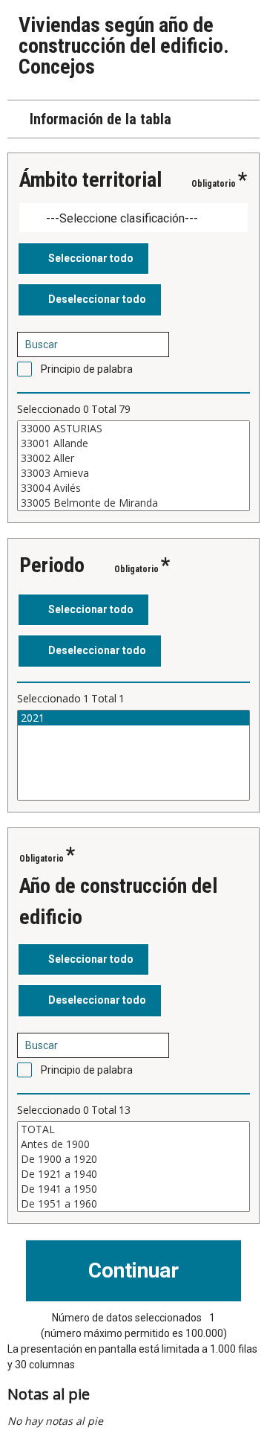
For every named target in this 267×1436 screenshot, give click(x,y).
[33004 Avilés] (133, 488)
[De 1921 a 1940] (133, 1174)
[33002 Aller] (133, 458)
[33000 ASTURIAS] (133, 428)
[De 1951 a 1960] (133, 1203)
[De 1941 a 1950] (133, 1189)
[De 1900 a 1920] (133, 1159)
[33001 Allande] (133, 443)
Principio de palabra (87, 369)
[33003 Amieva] (133, 473)
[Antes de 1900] (133, 1144)
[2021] (133, 718)
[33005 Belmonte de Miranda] (133, 503)
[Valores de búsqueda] (152, 344)
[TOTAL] (133, 1129)
